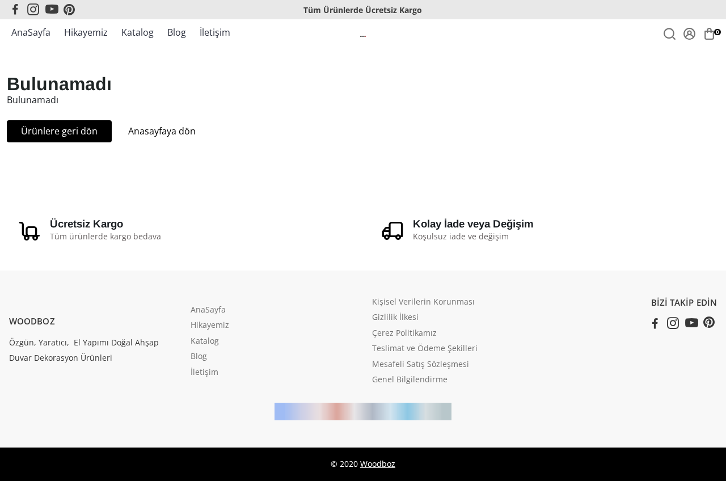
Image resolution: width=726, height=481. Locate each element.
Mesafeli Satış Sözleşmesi (420, 364)
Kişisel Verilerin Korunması (423, 302)
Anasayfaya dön (162, 131)
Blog (176, 32)
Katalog (137, 32)
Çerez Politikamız (404, 333)
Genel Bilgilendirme (410, 380)
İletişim (215, 32)
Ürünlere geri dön (59, 131)
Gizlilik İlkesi (395, 317)
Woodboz (377, 464)
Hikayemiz (86, 32)
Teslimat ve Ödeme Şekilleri (425, 348)
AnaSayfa (30, 32)
